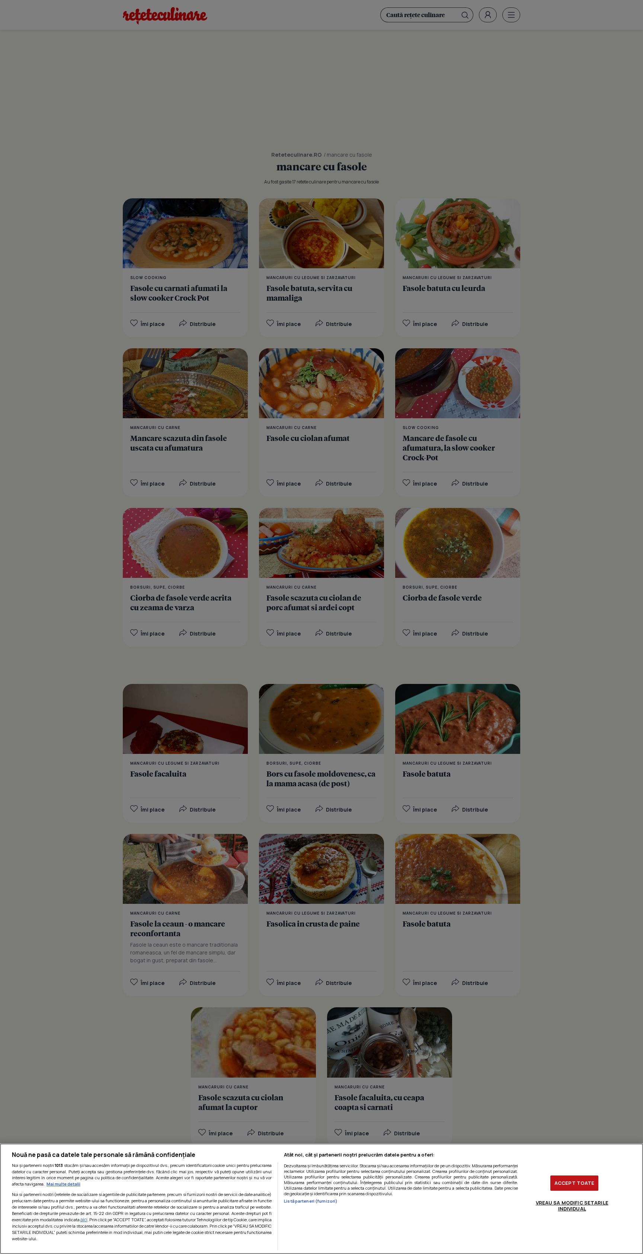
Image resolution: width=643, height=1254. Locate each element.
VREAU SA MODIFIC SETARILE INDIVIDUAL (572, 1205)
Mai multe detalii (63, 1184)
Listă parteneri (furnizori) (311, 1201)
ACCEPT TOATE (574, 1183)
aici (83, 1219)
